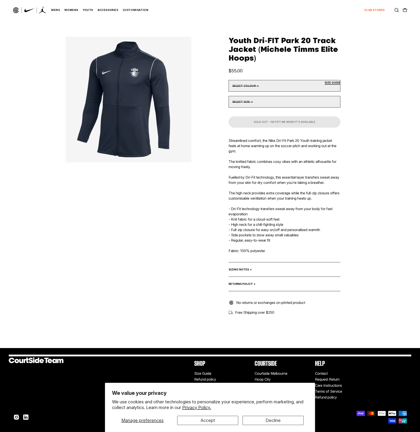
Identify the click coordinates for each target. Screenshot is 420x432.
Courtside (266, 363)
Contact (321, 373)
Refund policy (205, 379)
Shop (199, 363)
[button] (396, 10)
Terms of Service (328, 391)
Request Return (327, 379)
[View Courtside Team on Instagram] (16, 417)
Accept (208, 420)
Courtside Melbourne (271, 373)
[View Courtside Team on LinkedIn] (25, 417)
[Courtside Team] (29, 10)
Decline (273, 420)
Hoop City (263, 379)
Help (320, 363)
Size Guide (202, 373)
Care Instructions (328, 385)
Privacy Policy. (196, 407)
